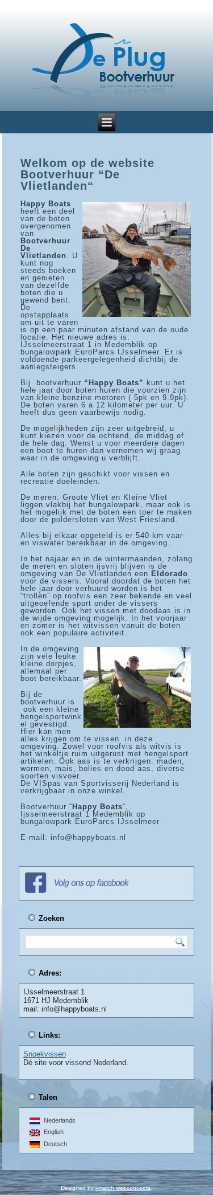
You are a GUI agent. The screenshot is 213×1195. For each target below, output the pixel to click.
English (52, 1131)
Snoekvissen (44, 1054)
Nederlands (58, 1119)
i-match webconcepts (123, 1188)
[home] (103, 63)
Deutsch (53, 1143)
